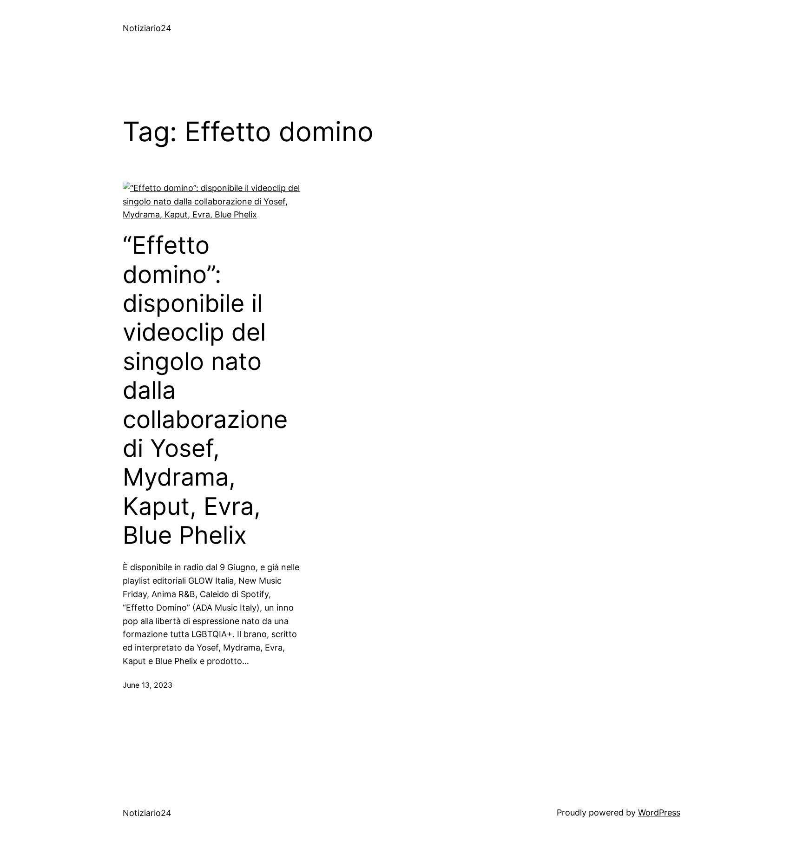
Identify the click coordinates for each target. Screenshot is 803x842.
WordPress (659, 812)
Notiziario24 (147, 28)
